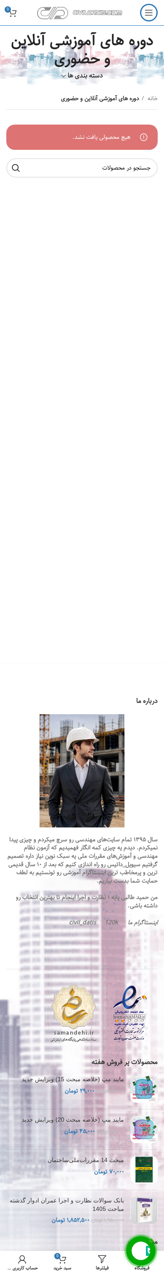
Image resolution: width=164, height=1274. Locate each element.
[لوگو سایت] (82, 13)
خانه (152, 98)
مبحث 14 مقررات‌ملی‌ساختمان (86, 1160)
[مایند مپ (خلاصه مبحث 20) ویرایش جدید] (144, 1129)
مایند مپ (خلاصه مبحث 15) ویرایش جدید (73, 1079)
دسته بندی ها (85, 75)
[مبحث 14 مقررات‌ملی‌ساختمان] (144, 1170)
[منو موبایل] (149, 12)
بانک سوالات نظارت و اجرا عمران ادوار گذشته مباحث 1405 (67, 1204)
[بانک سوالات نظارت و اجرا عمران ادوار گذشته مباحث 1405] (144, 1211)
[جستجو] (16, 168)
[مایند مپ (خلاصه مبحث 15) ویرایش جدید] (144, 1089)
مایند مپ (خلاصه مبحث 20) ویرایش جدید (73, 1119)
